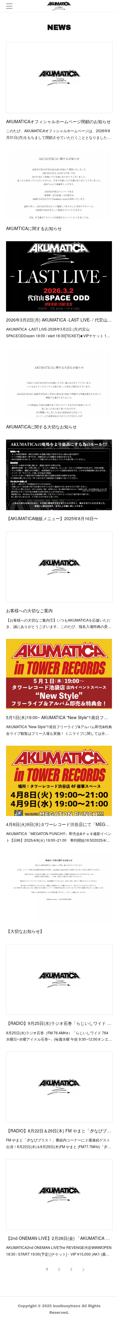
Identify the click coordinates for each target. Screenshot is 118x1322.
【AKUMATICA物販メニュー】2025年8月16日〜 (52, 518)
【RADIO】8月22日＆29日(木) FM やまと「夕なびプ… (58, 1131)
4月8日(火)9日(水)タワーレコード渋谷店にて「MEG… (58, 824)
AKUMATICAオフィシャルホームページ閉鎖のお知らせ (58, 121)
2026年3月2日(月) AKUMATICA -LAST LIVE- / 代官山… (59, 320)
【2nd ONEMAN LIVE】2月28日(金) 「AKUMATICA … (58, 1238)
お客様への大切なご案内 (29, 610)
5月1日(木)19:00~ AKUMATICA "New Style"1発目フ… (57, 717)
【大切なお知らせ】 (25, 931)
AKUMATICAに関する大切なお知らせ (41, 427)
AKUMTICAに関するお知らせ (34, 228)
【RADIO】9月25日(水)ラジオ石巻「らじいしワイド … (58, 1023)
